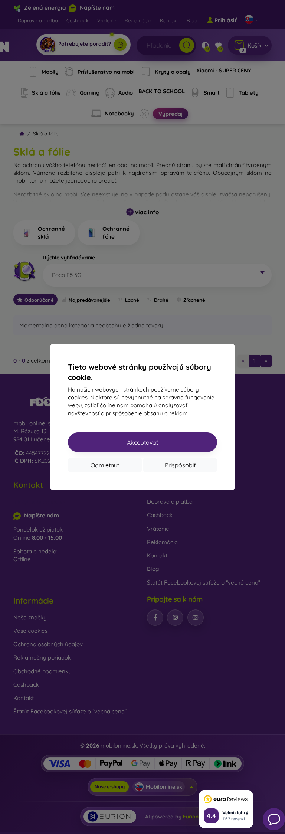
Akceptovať (142, 442)
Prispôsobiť (180, 465)
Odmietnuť (105, 465)
